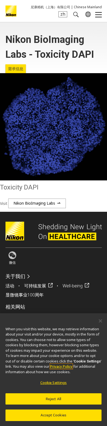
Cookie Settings (53, 382)
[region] (53, 369)
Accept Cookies (53, 415)
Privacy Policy (61, 366)
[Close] (100, 321)
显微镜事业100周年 (24, 295)
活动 (9, 286)
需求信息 (15, 69)
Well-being (73, 286)
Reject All (53, 398)
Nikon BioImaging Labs (34, 203)
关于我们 (15, 276)
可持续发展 (35, 286)
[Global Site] (87, 14)
